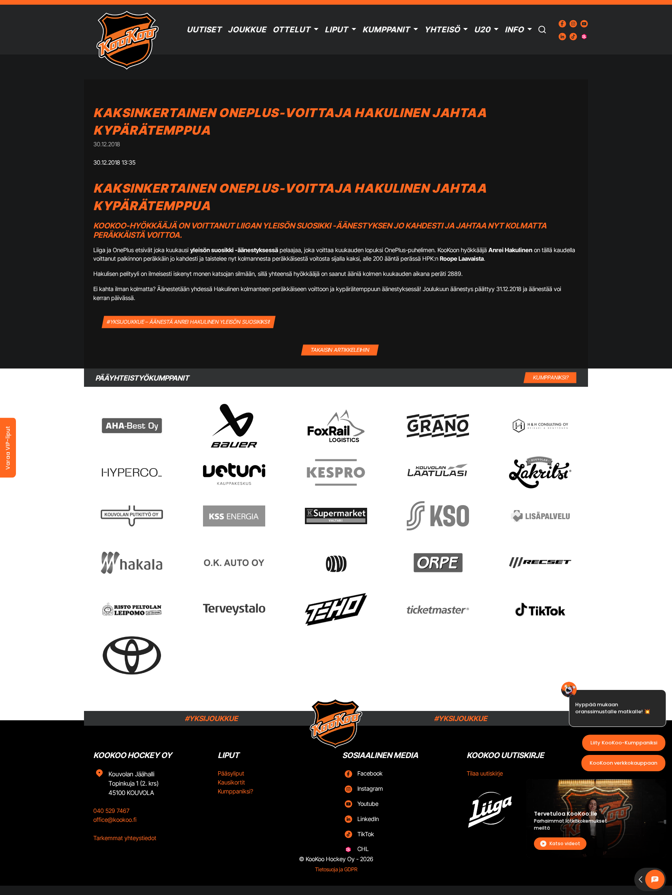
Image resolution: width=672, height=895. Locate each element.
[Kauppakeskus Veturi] (234, 472)
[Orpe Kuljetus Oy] (438, 562)
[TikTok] (540, 609)
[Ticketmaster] (438, 609)
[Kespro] (336, 472)
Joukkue (247, 29)
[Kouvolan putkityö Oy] (132, 515)
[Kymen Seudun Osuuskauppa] (438, 515)
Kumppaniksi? (235, 791)
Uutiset (204, 29)
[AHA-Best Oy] (132, 425)
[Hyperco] (132, 472)
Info (514, 29)
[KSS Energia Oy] (234, 515)
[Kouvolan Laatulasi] (438, 472)
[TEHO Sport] (336, 609)
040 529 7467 (111, 810)
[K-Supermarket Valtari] (336, 516)
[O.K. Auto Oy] (234, 562)
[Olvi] (335, 562)
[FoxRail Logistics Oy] (336, 425)
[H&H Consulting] (540, 426)
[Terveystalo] (234, 609)
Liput (336, 29)
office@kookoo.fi (114, 819)
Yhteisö (442, 29)
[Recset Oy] (540, 562)
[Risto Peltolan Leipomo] (132, 609)
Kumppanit (386, 29)
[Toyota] (132, 655)
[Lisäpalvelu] (540, 515)
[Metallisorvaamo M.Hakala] (132, 562)
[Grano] (438, 425)
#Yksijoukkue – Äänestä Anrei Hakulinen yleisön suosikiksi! (189, 321)
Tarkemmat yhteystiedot (124, 838)
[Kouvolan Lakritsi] (540, 472)
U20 (482, 29)
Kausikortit (231, 782)
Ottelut (291, 29)
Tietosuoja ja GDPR (336, 869)
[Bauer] (234, 425)
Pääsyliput (231, 773)
